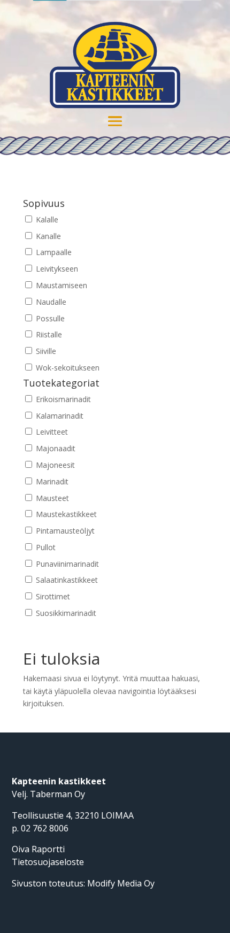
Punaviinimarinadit (66, 564)
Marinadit (51, 481)
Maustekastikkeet (65, 514)
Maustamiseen (60, 285)
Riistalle (48, 334)
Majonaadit (54, 448)
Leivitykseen (56, 269)
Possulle (49, 318)
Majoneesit (54, 465)
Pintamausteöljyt (64, 531)
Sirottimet (52, 596)
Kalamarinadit (58, 416)
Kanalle (47, 236)
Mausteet (51, 498)
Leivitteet (51, 432)
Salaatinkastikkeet (66, 580)
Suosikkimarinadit (65, 613)
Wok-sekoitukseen (66, 368)
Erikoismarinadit (62, 399)
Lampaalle (53, 252)
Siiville (45, 351)
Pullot (45, 547)
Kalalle (46, 219)
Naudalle (50, 302)
